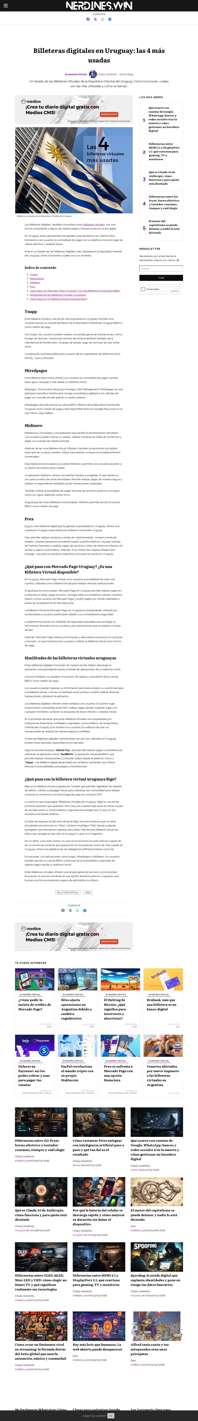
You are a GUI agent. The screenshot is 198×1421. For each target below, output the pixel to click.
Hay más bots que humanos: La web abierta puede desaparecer (97, 1346)
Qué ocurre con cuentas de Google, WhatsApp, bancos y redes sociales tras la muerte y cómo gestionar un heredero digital (155, 1149)
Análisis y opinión (25, 1160)
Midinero (35, 282)
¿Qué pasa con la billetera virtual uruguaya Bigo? (58, 298)
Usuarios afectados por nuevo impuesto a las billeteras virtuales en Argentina (163, 1075)
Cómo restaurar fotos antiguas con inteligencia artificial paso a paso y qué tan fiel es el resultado (98, 1147)
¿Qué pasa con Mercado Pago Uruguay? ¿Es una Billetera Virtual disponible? (75, 290)
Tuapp (33, 274)
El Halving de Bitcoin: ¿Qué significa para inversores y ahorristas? (115, 1008)
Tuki (161, 277)
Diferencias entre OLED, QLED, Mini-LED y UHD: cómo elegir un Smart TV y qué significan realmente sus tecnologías (41, 1282)
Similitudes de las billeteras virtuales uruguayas (58, 294)
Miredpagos (37, 278)
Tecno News (80, 1165)
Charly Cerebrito (107, 74)
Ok (110, 1415)
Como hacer (138, 1169)
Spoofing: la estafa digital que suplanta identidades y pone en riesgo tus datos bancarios (155, 1280)
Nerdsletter (149, 248)
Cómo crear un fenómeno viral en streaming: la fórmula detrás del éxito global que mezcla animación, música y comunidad (40, 1351)
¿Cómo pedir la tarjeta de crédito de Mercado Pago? (34, 1004)
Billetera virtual (68, 892)
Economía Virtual (76, 74)
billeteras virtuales (94, 224)
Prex (32, 286)
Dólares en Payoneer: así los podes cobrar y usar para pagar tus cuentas (34, 1075)
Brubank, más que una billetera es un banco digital (161, 1004)
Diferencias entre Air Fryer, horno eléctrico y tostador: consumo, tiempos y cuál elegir (40, 1145)
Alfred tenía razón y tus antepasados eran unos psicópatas (150, 1349)
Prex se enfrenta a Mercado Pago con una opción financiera (118, 1073)
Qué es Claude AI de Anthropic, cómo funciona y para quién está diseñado (41, 1215)
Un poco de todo (25, 1230)
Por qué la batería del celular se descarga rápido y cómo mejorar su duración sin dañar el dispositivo (99, 1217)
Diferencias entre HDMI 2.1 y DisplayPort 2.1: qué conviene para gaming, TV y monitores (96, 1280)
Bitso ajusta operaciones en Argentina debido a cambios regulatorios (76, 1008)
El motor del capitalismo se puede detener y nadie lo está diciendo (154, 1215)
